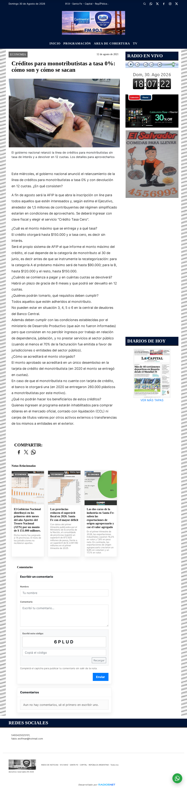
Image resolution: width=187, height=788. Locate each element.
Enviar (100, 677)
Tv (135, 43)
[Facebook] (164, 4)
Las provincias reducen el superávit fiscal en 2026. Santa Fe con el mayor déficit (64, 514)
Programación (77, 43)
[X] (157, 4)
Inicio (54, 43)
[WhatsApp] (151, 4)
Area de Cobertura (112, 43)
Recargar (99, 660)
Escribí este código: (33, 633)
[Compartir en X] (26, 452)
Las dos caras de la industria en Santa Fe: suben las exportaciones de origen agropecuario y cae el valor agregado (100, 518)
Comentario (26, 601)
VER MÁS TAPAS (151, 400)
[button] (145, 4)
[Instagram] (170, 4)
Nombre (24, 586)
